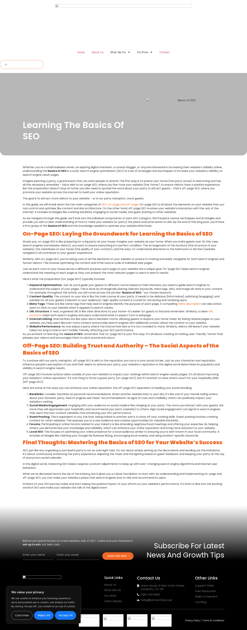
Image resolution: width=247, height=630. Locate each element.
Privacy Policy (192, 620)
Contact (164, 52)
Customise (22, 615)
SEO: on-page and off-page (119, 204)
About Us (98, 52)
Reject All (44, 615)
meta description (189, 304)
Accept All (65, 615)
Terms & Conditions (213, 620)
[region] (44, 605)
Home (81, 52)
